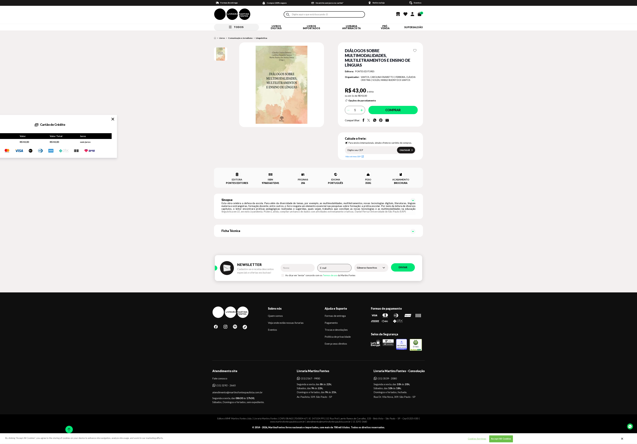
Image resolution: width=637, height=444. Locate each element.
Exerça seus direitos (336, 343)
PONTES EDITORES (364, 71)
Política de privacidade (338, 336)
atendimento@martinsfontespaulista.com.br (234, 392)
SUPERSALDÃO (413, 27)
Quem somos (275, 315)
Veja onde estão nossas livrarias (286, 322)
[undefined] (270, 85)
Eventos (272, 329)
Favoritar (415, 50)
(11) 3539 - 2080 (387, 378)
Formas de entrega (335, 315)
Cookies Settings (477, 438)
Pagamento (331, 322)
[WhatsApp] (630, 426)
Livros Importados (311, 27)
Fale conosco (219, 378)
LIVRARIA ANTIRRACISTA (351, 27)
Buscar (288, 14)
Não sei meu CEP (353, 156)
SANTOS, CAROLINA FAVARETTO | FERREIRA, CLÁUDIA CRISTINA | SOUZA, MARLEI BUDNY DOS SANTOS (388, 79)
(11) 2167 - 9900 (310, 378)
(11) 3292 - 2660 (226, 385)
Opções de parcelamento (362, 100)
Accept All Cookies (501, 438)
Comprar (393, 110)
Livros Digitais (276, 27)
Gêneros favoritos (367, 267)
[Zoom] (220, 54)
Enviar (403, 267)
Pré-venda (385, 27)
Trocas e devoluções (336, 329)
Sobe (68, 427)
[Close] (622, 438)
